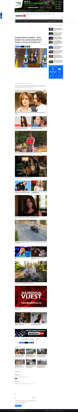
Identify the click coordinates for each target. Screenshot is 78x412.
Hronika (30, 20)
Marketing (61, 410)
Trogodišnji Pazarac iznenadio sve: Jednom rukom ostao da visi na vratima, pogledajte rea (31, 366)
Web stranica (33, 397)
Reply (16, 378)
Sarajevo (37, 339)
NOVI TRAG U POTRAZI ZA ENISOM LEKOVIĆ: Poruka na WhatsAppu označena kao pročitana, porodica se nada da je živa (58, 57)
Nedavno (51, 25)
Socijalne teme (43, 20)
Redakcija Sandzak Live (18, 44)
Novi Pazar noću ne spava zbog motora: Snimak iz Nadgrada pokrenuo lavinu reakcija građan (41, 356)
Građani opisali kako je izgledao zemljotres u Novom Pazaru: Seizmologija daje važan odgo (41, 366)
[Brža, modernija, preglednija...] (31, 332)
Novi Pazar (32, 339)
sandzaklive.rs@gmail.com (54, 410)
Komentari (60, 25)
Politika (24, 20)
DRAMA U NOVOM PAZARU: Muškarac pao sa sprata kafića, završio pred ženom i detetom (58, 38)
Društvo (27, 20)
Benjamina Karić (25, 339)
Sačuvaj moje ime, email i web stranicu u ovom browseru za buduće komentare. (26, 400)
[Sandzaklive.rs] (20, 16)
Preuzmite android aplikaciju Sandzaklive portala (31, 328)
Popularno (55, 25)
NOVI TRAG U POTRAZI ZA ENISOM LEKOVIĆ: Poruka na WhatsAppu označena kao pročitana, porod (19, 356)
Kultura (47, 20)
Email (16, 397)
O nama (59, 410)
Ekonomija (33, 20)
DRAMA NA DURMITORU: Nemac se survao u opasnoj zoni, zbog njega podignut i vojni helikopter (58, 61)
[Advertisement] (31, 29)
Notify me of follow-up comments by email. (21, 402)
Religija (40, 20)
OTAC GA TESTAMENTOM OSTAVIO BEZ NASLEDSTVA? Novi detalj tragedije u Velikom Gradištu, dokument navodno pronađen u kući (58, 42)
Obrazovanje (36, 20)
